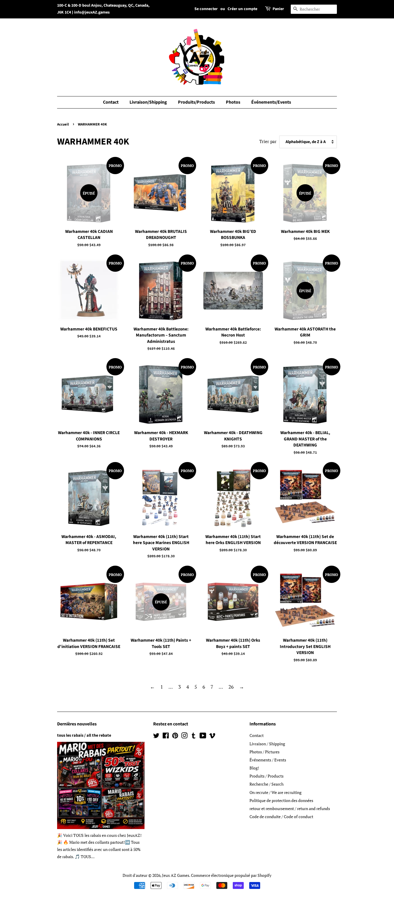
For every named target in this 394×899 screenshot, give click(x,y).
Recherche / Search (266, 784)
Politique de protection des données (281, 800)
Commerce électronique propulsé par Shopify (231, 875)
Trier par (268, 141)
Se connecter (206, 9)
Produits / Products (266, 776)
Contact (111, 102)
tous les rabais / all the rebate (84, 735)
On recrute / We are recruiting (275, 792)
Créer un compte (242, 9)
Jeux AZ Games (175, 875)
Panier (278, 9)
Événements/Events (271, 102)
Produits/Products (196, 102)
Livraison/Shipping (148, 102)
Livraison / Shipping (267, 743)
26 (231, 686)
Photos (233, 102)
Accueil (63, 124)
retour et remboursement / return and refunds (289, 808)
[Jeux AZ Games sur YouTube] (203, 736)
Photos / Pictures (264, 751)
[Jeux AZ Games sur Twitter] (156, 736)
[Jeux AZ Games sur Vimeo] (212, 736)
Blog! (254, 768)
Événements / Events (267, 760)
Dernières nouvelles (77, 724)
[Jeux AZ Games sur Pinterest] (175, 736)
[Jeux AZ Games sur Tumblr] (193, 736)
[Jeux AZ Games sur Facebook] (165, 736)
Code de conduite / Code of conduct (281, 816)
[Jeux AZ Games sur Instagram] (184, 736)
